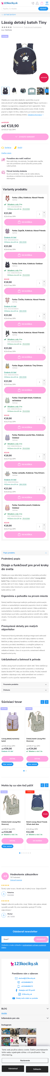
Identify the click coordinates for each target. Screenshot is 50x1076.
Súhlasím (37, 1069)
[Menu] (47, 3)
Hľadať (43, 9)
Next (46, 702)
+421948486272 (27, 982)
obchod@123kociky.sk (27, 978)
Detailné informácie (35, 115)
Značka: (6, 153)
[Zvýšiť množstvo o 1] (44, 212)
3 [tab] (24, 853)
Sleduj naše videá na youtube (27, 998)
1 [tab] (24, 770)
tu (11, 1055)
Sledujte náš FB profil (27, 990)
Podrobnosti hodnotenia (32, 27)
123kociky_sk (27, 994)
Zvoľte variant (27, 137)
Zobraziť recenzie (16, 880)
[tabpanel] (12, 737)
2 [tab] (26, 770)
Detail (12, 759)
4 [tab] (26, 853)
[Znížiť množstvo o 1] (44, 215)
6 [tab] (30, 853)
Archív (4, 1013)
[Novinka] (12, 722)
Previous (42, 702)
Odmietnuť (13, 1068)
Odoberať (41, 939)
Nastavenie (25, 1060)
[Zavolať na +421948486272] (33, 3)
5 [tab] (28, 853)
